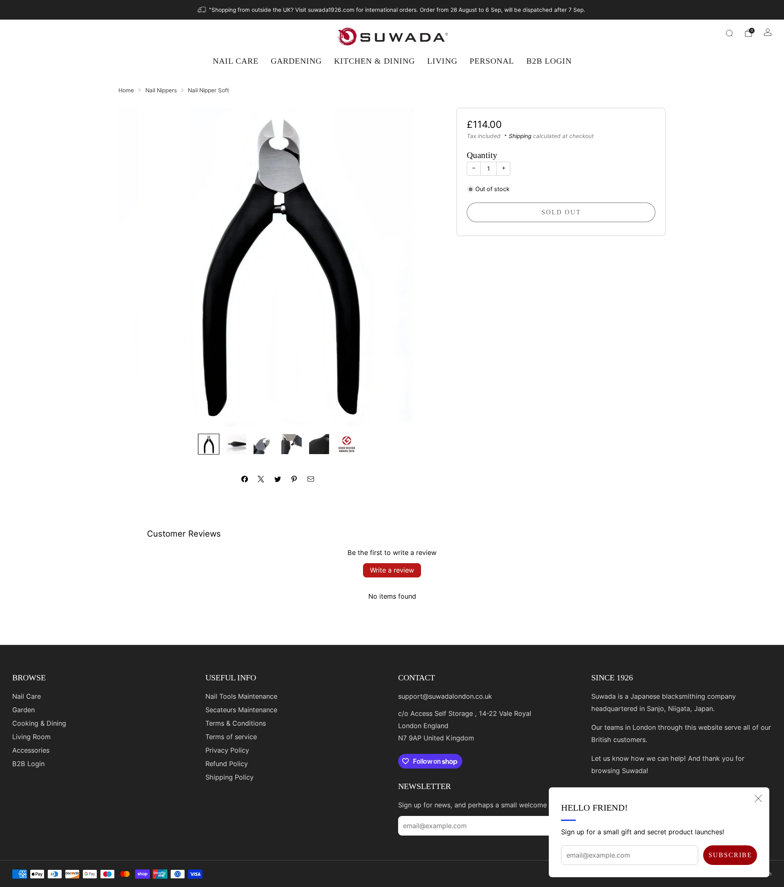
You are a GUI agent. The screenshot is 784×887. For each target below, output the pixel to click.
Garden (23, 710)
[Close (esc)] (758, 798)
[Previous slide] (134, 267)
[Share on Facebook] (244, 479)
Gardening (296, 60)
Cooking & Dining (39, 723)
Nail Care (235, 60)
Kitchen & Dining (374, 60)
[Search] (729, 33)
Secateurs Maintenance (241, 710)
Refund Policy (226, 764)
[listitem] (392, 10)
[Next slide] (421, 267)
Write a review (392, 570)
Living (442, 60)
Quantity (482, 155)
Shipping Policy (229, 777)
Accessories (30, 750)
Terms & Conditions (235, 723)
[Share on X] (261, 479)
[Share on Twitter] (278, 479)
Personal (492, 60)
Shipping (520, 135)
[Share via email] (311, 479)
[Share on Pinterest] (294, 479)
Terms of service (231, 737)
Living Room (31, 737)
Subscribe (730, 854)
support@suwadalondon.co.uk (445, 696)
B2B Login (549, 60)
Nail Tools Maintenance (241, 696)
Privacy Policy (227, 750)
